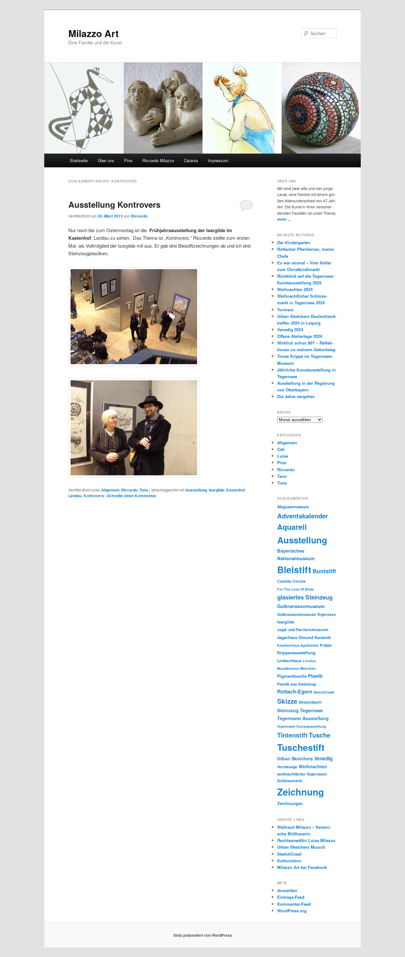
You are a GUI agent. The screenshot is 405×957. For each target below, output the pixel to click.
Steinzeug (288, 710)
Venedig (323, 758)
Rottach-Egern (294, 691)
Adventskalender (302, 515)
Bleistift (294, 569)
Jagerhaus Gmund (295, 637)
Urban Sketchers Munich (301, 847)
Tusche (319, 734)
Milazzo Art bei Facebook (302, 867)
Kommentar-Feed (294, 904)
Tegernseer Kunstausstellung (301, 726)
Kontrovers (94, 495)
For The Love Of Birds (295, 589)
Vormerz (285, 310)
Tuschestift (300, 747)
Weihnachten (313, 766)
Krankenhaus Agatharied (298, 645)
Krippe (326, 645)
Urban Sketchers (295, 758)
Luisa (282, 456)
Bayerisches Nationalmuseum (296, 554)
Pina (128, 160)
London (309, 660)
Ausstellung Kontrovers (114, 204)
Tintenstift (292, 735)
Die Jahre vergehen (296, 396)
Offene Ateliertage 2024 (299, 336)
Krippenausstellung (296, 653)
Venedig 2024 (290, 329)
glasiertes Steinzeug (305, 597)
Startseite (79, 160)
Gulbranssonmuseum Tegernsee (306, 614)
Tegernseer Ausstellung (303, 718)
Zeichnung (300, 791)
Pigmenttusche (292, 676)
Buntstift (324, 571)
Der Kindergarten (293, 242)
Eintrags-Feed (290, 897)
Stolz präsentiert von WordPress (202, 935)
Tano (282, 476)
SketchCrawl (324, 692)
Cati (281, 449)
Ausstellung (196, 490)
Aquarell (292, 527)
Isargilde (216, 490)
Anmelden (287, 890)
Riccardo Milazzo (158, 160)
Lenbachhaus (289, 660)
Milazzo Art (93, 33)
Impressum (218, 160)
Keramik (323, 637)
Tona (144, 490)
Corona (299, 581)
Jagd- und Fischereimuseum (302, 629)
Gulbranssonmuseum (301, 606)
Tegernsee (311, 710)
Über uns (106, 160)
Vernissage (287, 767)
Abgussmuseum (293, 507)
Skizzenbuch (310, 702)
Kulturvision (289, 861)
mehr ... (283, 219)
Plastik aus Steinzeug (296, 684)
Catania (191, 160)
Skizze (287, 701)
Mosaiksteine (288, 668)
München (308, 668)
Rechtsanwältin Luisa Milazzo (306, 840)
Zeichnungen (290, 803)
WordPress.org (292, 911)
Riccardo (139, 216)
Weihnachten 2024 (295, 289)
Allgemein (110, 490)
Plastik (315, 675)
